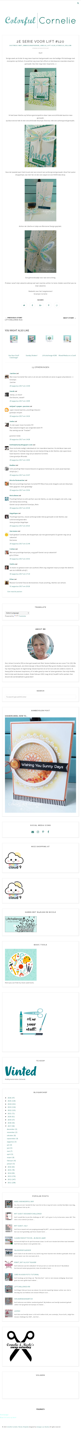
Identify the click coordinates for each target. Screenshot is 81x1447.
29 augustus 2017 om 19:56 (20, 490)
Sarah (12, 391)
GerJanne (13, 531)
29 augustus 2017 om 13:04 (20, 386)
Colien (12, 549)
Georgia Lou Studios (43, 1427)
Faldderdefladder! (22, 1250)
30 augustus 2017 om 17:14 (20, 574)
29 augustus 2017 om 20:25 (20, 526)
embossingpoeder (31, 45)
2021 (10, 1113)
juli (8, 1145)
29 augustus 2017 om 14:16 (20, 416)
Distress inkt (16, 45)
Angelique (14, 513)
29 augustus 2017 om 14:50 (20, 460)
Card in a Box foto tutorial (26, 1274)
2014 (10, 1173)
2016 (10, 1167)
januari (10, 1164)
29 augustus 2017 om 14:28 (20, 439)
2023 (10, 1107)
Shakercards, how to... (16, 716)
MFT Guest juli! (21, 1226)
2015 (10, 1170)
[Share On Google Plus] (40, 305)
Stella (12, 564)
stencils (60, 45)
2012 (10, 1179)
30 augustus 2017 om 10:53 (20, 559)
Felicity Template (23, 1427)
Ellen (12, 579)
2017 (10, 1126)
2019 (10, 1120)
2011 (10, 1183)
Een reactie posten (14, 591)
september (11, 1138)
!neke (12, 421)
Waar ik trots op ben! (8, 1417)
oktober (10, 1135)
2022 (10, 1110)
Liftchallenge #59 (22, 1287)
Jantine (13, 373)
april (9, 1154)
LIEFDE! (17, 1311)
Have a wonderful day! (24, 1201)
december (11, 1129)
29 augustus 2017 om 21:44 (20, 544)
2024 (10, 1104)
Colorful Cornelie (12, 1427)
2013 (10, 1176)
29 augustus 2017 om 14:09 (20, 401)
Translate (22, 616)
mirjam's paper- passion (19, 406)
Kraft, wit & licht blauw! (25, 1262)
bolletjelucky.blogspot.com (21, 445)
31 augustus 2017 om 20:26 (20, 586)
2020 (10, 1116)
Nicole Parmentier (17, 480)
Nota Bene (14, 495)
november (11, 1132)
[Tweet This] (24, 305)
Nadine (12, 465)
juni (8, 1148)
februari (10, 1161)
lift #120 (51, 45)
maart (9, 1157)
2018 (10, 1123)
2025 (10, 1101)
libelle (43, 45)
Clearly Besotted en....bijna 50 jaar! (30, 1238)
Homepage (4, 1415)
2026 (10, 1098)
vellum (68, 45)
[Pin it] (49, 305)
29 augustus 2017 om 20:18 (20, 508)
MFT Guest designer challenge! (28, 1214)
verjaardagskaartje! (23, 1299)
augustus (10, 1142)
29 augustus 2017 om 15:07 (20, 475)
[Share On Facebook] (32, 305)
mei (8, 1151)
